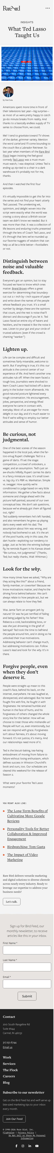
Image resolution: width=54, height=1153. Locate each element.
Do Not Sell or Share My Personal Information (27, 1137)
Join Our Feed (14, 1119)
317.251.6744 (9, 1042)
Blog (6, 1082)
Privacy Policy (26, 1132)
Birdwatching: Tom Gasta (26, 846)
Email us (7, 1047)
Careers (9, 1076)
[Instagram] (23, 1146)
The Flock (10, 1070)
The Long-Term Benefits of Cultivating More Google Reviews (27, 815)
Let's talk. (11, 901)
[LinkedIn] (30, 1146)
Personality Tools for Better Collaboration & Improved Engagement (28, 833)
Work (7, 1057)
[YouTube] (37, 1146)
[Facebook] (16, 1146)
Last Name (10, 960)
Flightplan (8, 1132)
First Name (10, 943)
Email (7, 977)
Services (9, 1063)
